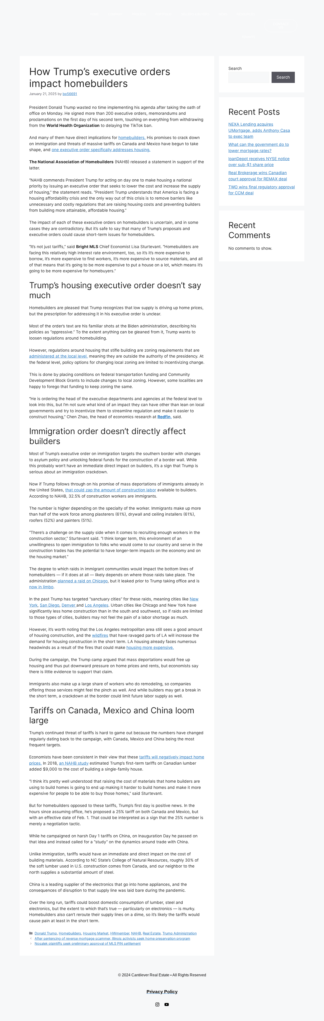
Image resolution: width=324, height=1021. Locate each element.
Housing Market (95, 933)
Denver (69, 605)
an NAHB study (73, 763)
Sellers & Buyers (195, 14)
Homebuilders (70, 933)
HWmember (119, 933)
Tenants (248, 37)
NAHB (136, 933)
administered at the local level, (58, 356)
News (223, 14)
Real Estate (152, 933)
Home (94, 14)
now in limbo (41, 587)
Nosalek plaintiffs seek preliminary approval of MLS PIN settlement (88, 943)
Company (115, 14)
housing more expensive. (150, 647)
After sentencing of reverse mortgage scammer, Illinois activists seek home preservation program (112, 938)
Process (139, 14)
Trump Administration (179, 933)
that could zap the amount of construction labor (110, 490)
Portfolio (163, 14)
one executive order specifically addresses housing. (101, 149)
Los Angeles (96, 605)
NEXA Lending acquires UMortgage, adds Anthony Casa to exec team (259, 130)
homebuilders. (132, 137)
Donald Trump (46, 933)
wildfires (100, 635)
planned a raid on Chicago (83, 581)
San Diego (49, 605)
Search (235, 68)
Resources (246, 14)
